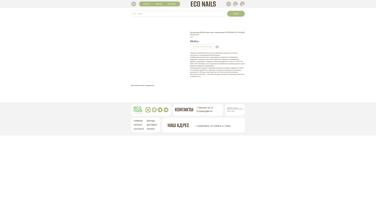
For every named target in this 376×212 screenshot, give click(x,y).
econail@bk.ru (205, 111)
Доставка (172, 4)
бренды (151, 121)
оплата (150, 129)
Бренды (159, 4)
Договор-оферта (231, 111)
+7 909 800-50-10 (204, 108)
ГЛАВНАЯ (138, 121)
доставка (152, 125)
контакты (139, 129)
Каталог (147, 4)
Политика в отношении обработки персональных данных (235, 108)
